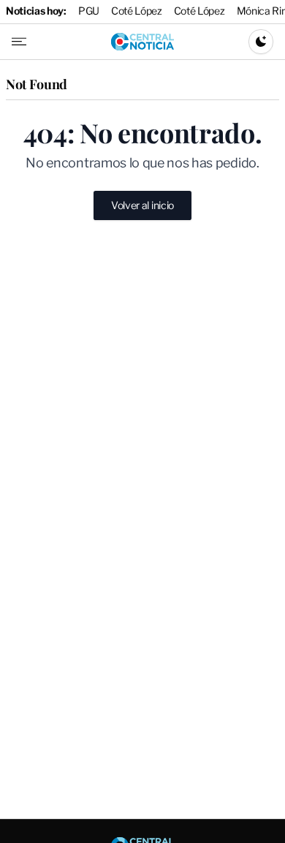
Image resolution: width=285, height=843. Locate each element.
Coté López (136, 10)
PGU (88, 10)
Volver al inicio (142, 205)
